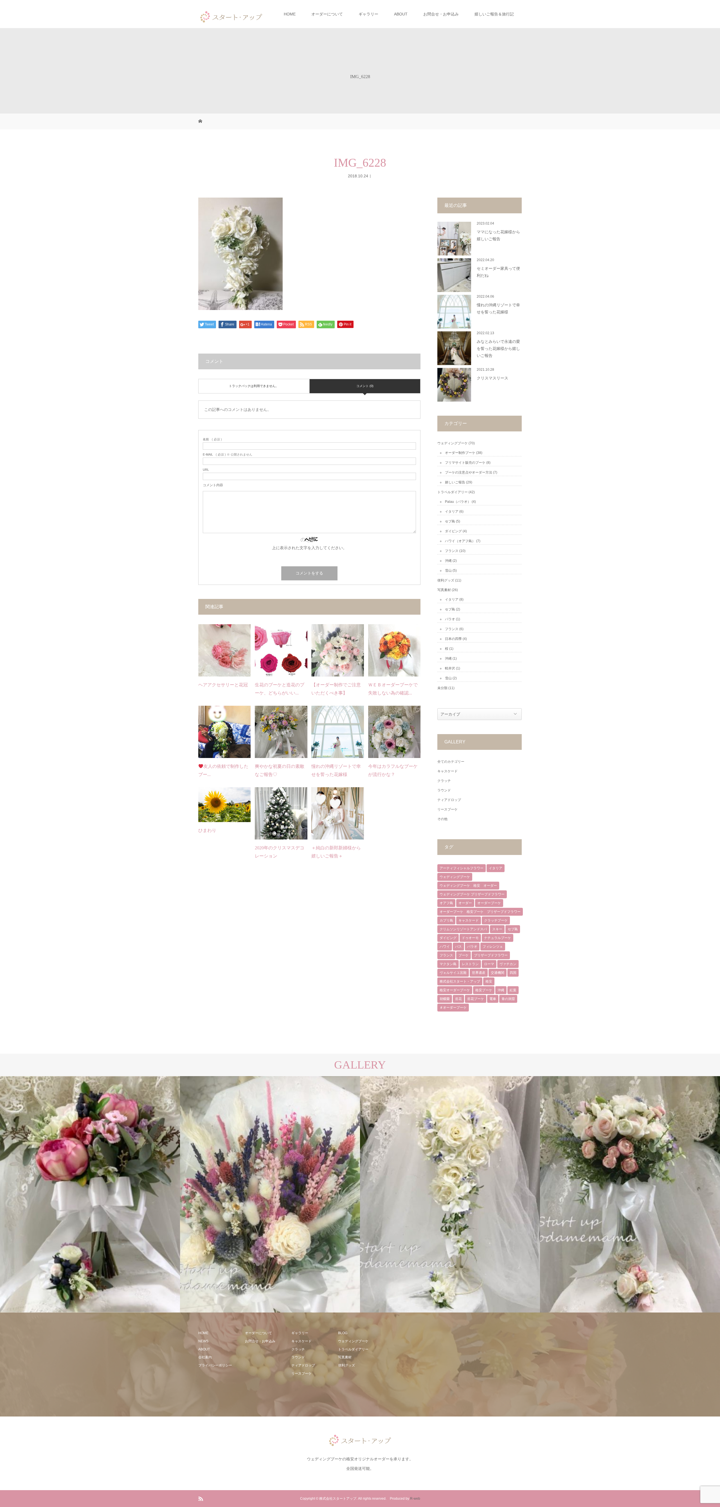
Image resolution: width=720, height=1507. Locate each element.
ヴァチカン (508, 964)
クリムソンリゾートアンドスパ (463, 929)
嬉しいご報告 (455, 482)
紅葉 (513, 990)
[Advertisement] (426, 1364)
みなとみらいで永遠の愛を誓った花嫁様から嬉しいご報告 (498, 349)
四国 (513, 973)
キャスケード (447, 771)
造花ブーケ (475, 999)
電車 (492, 999)
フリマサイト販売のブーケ (465, 463)
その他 (442, 819)
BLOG (342, 1333)
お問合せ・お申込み (441, 14)
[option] (90, 1194)
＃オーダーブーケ (453, 1008)
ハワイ (445, 947)
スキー (497, 929)
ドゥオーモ (470, 938)
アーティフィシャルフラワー (461, 868)
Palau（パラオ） (458, 502)
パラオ (450, 619)
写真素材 (444, 590)
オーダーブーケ (489, 903)
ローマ (489, 964)
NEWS (203, 1341)
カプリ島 (446, 920)
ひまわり (207, 830)
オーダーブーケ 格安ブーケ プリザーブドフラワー (480, 912)
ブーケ (463, 955)
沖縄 (448, 561)
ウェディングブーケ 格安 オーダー (468, 886)
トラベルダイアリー (452, 492)
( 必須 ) (212, 439)
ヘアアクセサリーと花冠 (223, 684)
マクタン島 (448, 964)
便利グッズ (445, 580)
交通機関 (497, 973)
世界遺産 (478, 973)
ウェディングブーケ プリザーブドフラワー (472, 894)
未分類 (442, 688)
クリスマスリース (492, 378)
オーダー (465, 903)
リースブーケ (447, 809)
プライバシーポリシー (215, 1365)
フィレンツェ (493, 947)
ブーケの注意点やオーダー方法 (468, 472)
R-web (415, 1499)
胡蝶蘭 (445, 999)
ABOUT (401, 14)
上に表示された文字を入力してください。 (309, 548)
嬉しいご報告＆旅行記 (494, 14)
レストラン (470, 964)
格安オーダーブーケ (455, 990)
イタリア (451, 511)
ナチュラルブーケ (497, 938)
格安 (488, 981)
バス (458, 947)
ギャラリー (368, 14)
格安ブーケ (483, 990)
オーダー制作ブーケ (460, 453)
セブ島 (450, 521)
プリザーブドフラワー (491, 955)
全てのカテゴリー (450, 762)
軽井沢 (450, 668)
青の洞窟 (508, 999)
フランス (451, 551)
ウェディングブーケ (452, 443)
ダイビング (453, 531)
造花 (458, 999)
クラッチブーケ (496, 920)
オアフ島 (446, 903)
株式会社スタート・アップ (460, 981)
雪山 (448, 571)
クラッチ (444, 781)
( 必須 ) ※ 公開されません (227, 454)
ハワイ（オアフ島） (460, 541)
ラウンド (444, 790)
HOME (290, 14)
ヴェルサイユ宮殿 (453, 973)
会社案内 (205, 1357)
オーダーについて (327, 14)
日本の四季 (453, 639)
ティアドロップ (449, 800)
